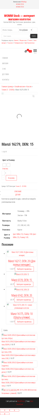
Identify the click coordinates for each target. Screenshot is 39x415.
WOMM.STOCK (20, 4)
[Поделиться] (12, 410)
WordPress (21, 401)
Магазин (5, 63)
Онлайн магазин (20, 86)
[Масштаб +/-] (2, 410)
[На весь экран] (7, 410)
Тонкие (30, 40)
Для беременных (30, 43)
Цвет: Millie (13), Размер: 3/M (22, 234)
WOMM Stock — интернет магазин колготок (19, 17)
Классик (28, 86)
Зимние (16, 40)
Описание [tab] (17, 191)
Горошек (10, 43)
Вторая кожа (23, 40)
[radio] (4, 165)
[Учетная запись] (25, 51)
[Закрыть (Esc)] (17, 410)
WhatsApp (24, 2)
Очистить (5, 168)
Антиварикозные (19, 43)
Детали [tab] (17, 194)
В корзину (11, 178)
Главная (5, 58)
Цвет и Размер (8, 160)
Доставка (5, 74)
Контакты (5, 79)
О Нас (4, 68)
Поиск (34, 36)
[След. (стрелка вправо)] (7, 414)
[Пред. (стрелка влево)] (2, 414)
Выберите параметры (24, 269)
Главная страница (7, 86)
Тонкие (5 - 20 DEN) (8, 89)
